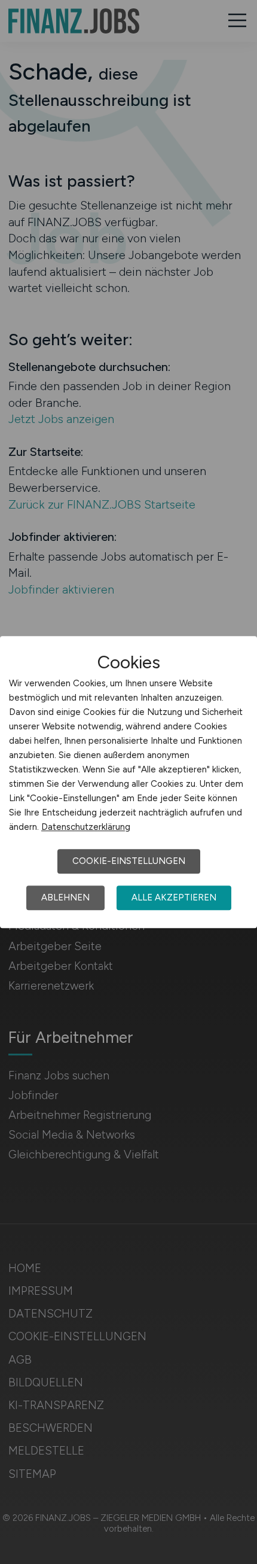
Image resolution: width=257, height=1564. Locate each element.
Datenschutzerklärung (85, 826)
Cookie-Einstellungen (128, 861)
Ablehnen (65, 897)
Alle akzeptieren (173, 897)
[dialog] (128, 782)
